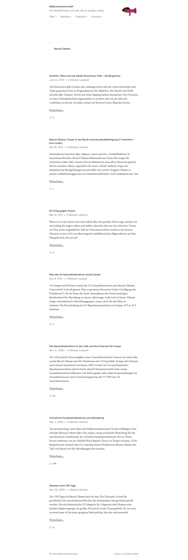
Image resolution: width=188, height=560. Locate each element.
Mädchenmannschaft (61, 6)
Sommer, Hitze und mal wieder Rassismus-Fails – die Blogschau (84, 75)
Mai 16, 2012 (56, 147)
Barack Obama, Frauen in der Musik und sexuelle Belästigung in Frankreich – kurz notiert (92, 141)
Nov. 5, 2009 (56, 350)
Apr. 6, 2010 (56, 278)
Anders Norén (132, 554)
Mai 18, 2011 (56, 214)
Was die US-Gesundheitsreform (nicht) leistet (74, 274)
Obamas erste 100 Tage (62, 485)
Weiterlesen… (56, 110)
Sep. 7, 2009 (56, 421)
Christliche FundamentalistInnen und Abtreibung (76, 417)
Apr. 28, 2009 (57, 489)
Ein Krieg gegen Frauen (62, 210)
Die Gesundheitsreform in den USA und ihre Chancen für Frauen (85, 346)
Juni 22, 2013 (56, 79)
